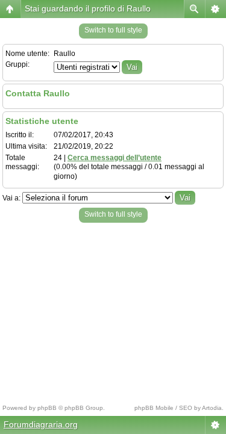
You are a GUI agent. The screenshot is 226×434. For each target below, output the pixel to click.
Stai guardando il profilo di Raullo (88, 8)
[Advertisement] (113, 310)
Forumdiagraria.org (41, 424)
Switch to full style (113, 30)
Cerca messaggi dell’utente (114, 157)
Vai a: (11, 198)
